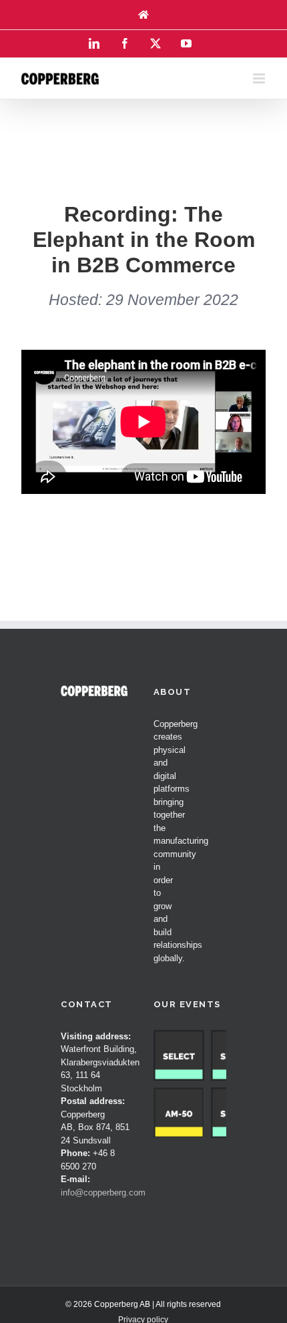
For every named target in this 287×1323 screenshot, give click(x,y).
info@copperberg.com (103, 1192)
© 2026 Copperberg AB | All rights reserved (143, 1304)
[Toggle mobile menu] (260, 78)
